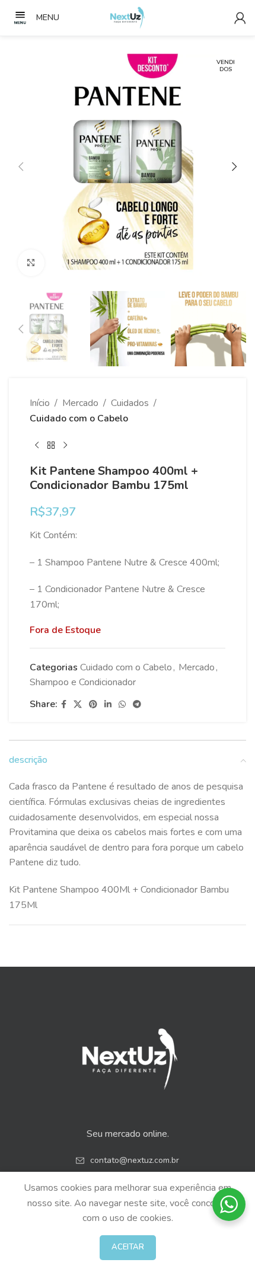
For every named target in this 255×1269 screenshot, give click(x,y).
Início (40, 403)
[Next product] (65, 445)
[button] (21, 166)
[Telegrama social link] (137, 704)
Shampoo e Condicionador (83, 682)
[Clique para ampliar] (31, 263)
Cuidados (130, 403)
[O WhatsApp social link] (122, 704)
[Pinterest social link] (93, 704)
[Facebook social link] (64, 704)
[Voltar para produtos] (51, 445)
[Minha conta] (240, 18)
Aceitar (127, 1247)
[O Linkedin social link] (108, 704)
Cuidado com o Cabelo (79, 418)
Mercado (80, 403)
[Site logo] (127, 17)
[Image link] (127, 1055)
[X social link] (77, 704)
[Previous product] (37, 445)
